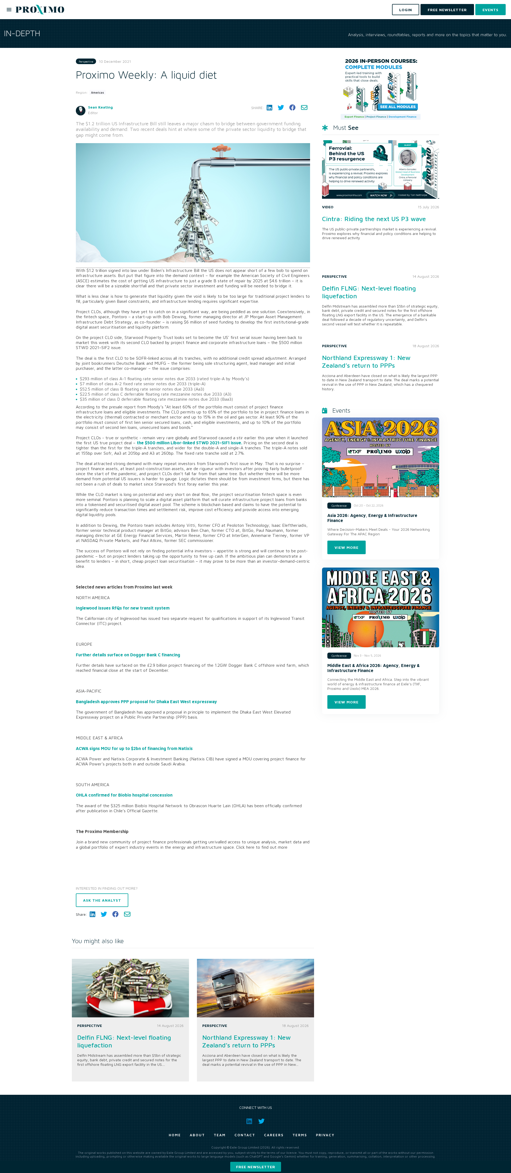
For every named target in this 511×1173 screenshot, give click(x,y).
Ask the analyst (102, 900)
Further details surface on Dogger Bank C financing (128, 654)
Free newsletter (255, 1166)
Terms (299, 1135)
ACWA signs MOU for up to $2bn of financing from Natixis (134, 748)
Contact (244, 1135)
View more (346, 547)
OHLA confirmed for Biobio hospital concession (124, 795)
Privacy (325, 1135)
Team (220, 1135)
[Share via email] (304, 107)
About (197, 1135)
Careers (274, 1135)
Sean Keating (100, 107)
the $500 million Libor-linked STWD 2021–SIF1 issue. (189, 442)
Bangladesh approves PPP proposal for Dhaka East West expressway (146, 701)
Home (175, 1135)
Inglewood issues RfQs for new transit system (123, 608)
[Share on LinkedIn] (269, 107)
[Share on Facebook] (292, 107)
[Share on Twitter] (281, 107)
